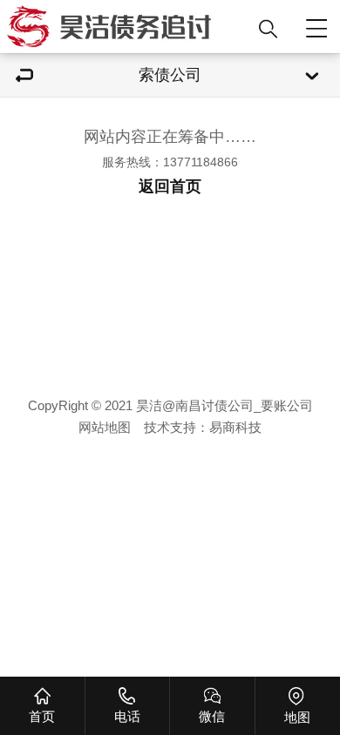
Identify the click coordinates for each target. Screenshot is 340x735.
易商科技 (235, 428)
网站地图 (104, 428)
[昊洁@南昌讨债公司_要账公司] (124, 26)
